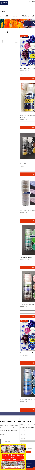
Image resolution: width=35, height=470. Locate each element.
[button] (25, 449)
